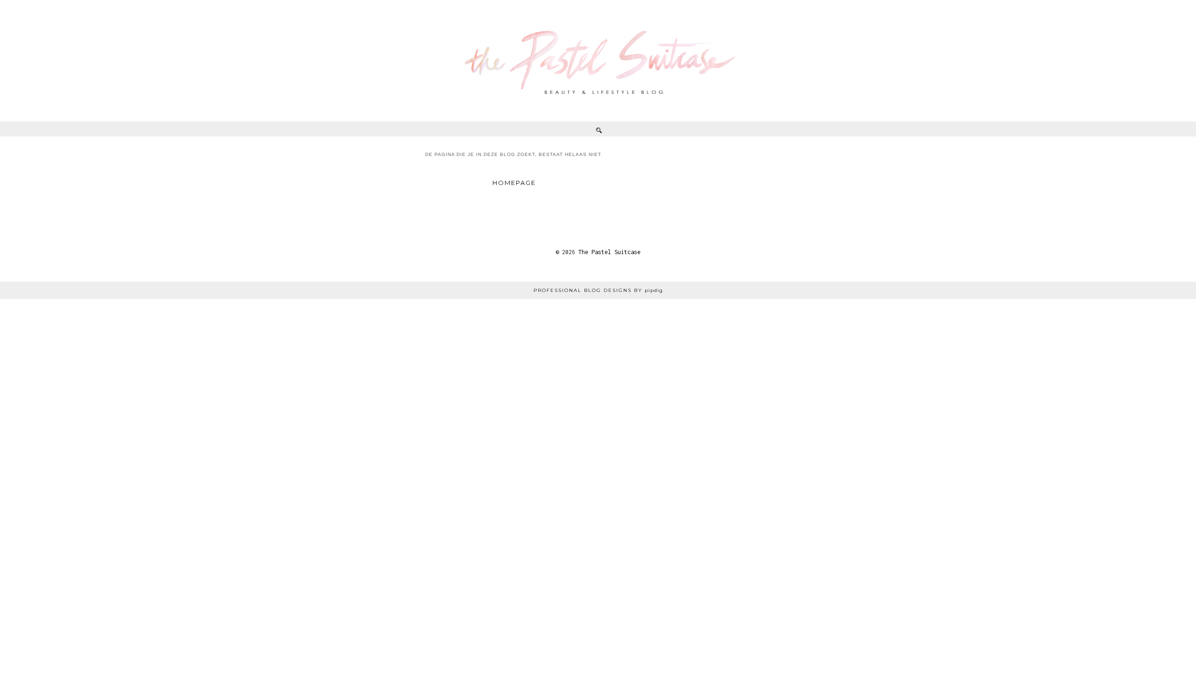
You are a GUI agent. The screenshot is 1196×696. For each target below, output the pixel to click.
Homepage (514, 182)
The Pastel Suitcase (609, 252)
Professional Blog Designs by (598, 290)
